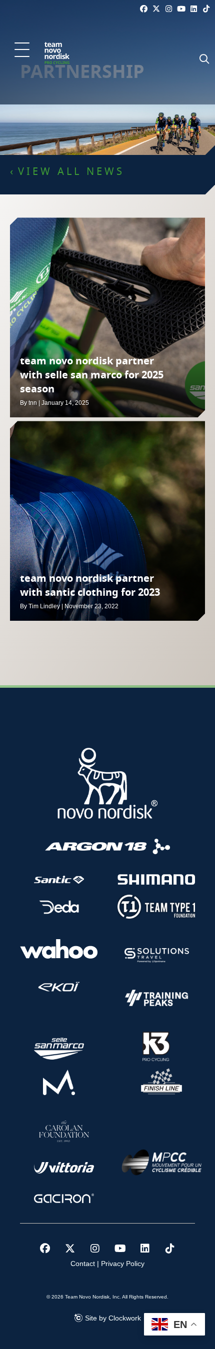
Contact (82, 1264)
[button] (22, 50)
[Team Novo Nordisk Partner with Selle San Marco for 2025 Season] (107, 317)
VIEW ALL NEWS (71, 172)
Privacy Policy (122, 1264)
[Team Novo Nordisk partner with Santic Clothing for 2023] (107, 521)
